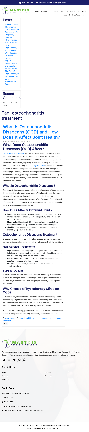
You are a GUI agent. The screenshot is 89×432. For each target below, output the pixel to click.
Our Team (48, 376)
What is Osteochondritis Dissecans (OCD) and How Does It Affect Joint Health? (31, 132)
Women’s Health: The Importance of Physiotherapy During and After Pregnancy (12, 29)
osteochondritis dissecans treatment (33, 318)
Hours (64, 15)
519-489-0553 (9, 402)
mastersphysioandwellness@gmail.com (52, 2)
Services (54, 11)
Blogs (84, 11)
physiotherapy (39, 165)
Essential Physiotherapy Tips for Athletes (12, 40)
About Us (44, 11)
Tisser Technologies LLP (53, 428)
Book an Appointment (77, 15)
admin (28, 141)
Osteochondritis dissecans (13, 153)
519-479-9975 (27, 2)
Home (36, 11)
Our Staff (64, 11)
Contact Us (74, 11)
